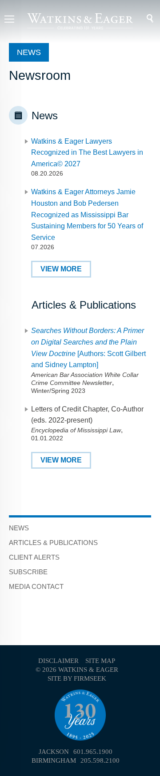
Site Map (100, 660)
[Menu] (9, 20)
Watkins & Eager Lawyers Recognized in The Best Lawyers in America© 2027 (87, 152)
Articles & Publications (53, 542)
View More (61, 269)
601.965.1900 (92, 751)
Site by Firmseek (77, 678)
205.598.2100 (100, 760)
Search (144, 18)
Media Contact (36, 586)
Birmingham (54, 760)
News (19, 528)
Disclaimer (58, 660)
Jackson (54, 751)
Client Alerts (34, 557)
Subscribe (28, 572)
